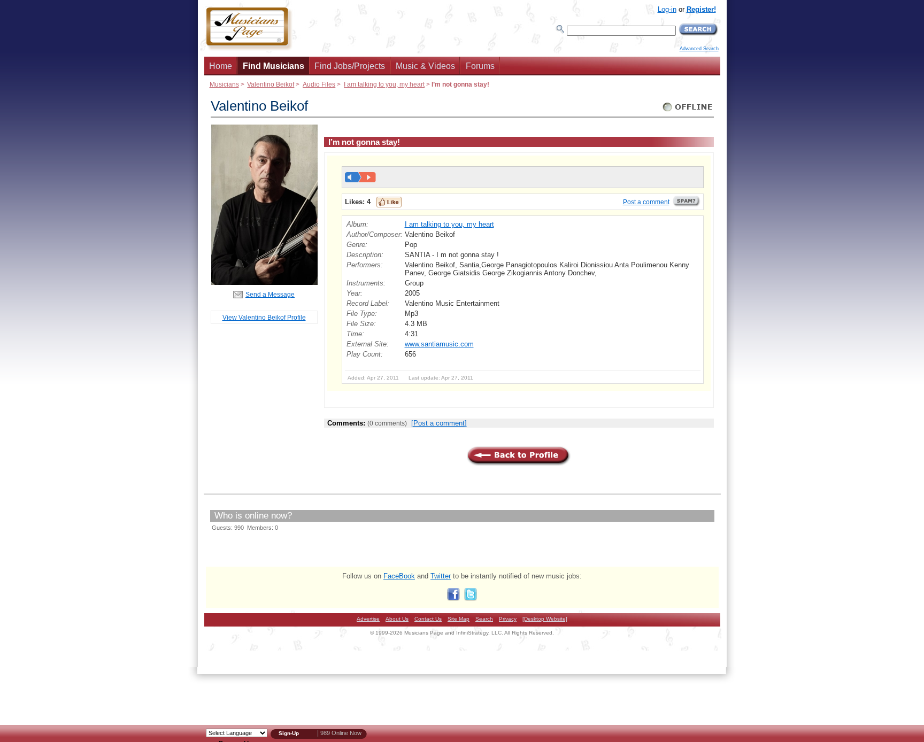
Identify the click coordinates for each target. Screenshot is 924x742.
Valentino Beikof (270, 84)
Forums (480, 66)
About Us (397, 619)
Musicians (224, 84)
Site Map (458, 619)
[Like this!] (389, 202)
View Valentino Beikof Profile (264, 317)
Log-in (667, 9)
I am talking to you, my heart (384, 84)
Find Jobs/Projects (349, 66)
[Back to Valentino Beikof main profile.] (264, 282)
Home (220, 66)
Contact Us (428, 619)
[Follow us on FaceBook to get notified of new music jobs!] (453, 598)
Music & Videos (425, 66)
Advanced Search (699, 48)
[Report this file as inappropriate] (686, 205)
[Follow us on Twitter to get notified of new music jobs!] (470, 598)
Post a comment (646, 202)
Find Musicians (273, 66)
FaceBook (399, 576)
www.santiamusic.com (439, 344)
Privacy (508, 619)
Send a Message (270, 294)
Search (484, 619)
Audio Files (319, 84)
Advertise (368, 619)
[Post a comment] (439, 423)
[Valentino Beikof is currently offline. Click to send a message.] (688, 111)
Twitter (440, 576)
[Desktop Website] (544, 619)
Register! (701, 9)
